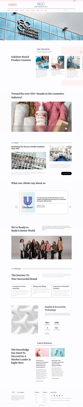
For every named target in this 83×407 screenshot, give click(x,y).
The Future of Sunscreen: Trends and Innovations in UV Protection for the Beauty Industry (42, 364)
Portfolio (38, 10)
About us (43, 229)
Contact (45, 10)
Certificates (22, 10)
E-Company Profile (12, 4)
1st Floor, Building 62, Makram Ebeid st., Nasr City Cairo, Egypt (60, 400)
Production (16, 10)
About (12, 10)
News (42, 10)
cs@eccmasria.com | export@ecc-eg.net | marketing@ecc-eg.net (61, 398)
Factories (27, 10)
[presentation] (78, 52)
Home (9, 10)
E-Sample (33, 10)
